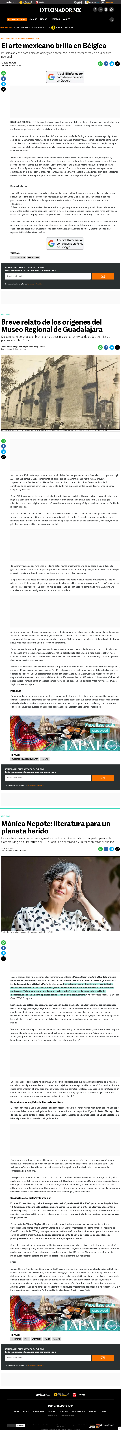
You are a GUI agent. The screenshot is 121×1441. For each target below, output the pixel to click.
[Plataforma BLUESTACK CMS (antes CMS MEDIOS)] (20, 1425)
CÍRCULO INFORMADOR (67, 28)
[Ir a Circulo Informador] (24, 1)
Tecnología (63, 1411)
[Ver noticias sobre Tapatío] (65, 717)
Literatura (36, 1339)
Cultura (5, 38)
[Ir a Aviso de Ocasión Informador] (11, 1)
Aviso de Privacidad (47, 1429)
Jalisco (33, 19)
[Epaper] (91, 2)
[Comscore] (107, 1425)
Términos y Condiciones (35, 284)
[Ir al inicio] (35, 9)
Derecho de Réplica (59, 1429)
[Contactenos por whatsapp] (111, 9)
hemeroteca (52, 1415)
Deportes (51, 1411)
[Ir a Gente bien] (79, 1392)
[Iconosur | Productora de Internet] (11, 1425)
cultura (92, 1411)
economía (103, 1411)
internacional (38, 1411)
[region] (60, 1435)
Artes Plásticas (18, 257)
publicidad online (67, 1415)
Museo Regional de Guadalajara (25, 759)
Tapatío (44, 759)
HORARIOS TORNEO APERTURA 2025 (30, 28)
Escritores (16, 1339)
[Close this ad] (119, 1428)
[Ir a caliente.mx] (78, 2)
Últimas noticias (16, 19)
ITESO (26, 1339)
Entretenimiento (78, 1411)
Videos (56, 19)
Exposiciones (33, 257)
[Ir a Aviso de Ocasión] (43, 1392)
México (43, 19)
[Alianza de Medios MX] (94, 1425)
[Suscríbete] (107, 2)
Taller (47, 1339)
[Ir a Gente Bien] (38, 1)
